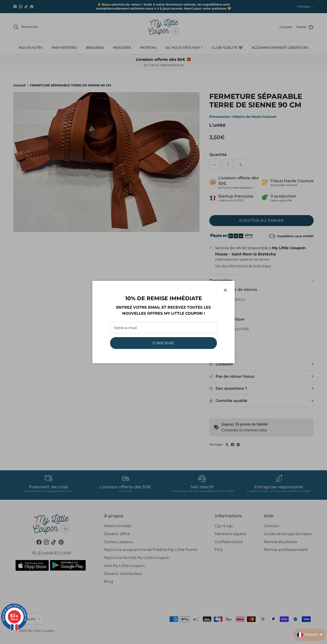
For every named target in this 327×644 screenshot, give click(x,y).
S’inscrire (163, 343)
